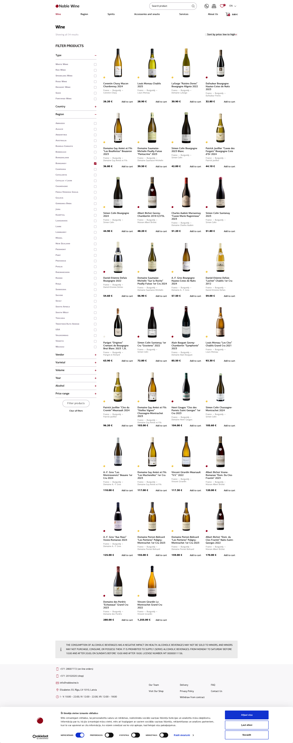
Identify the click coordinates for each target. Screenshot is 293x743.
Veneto (60, 341)
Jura (58, 209)
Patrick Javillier (212, 160)
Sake (58, 93)
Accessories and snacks (147, 14)
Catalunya (61, 175)
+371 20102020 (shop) (72, 676)
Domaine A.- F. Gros (180, 290)
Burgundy (61, 163)
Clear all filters (76, 411)
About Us (213, 14)
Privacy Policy (187, 691)
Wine (58, 14)
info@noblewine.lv (69, 683)
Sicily (58, 301)
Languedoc (62, 221)
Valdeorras (62, 335)
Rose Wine (61, 81)
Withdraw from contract (192, 697)
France (106, 90)
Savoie (59, 295)
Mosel (59, 238)
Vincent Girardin (179, 481)
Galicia (59, 198)
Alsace (59, 129)
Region (84, 14)
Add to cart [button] (127, 102)
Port (58, 255)
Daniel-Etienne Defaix (113, 287)
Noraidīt (246, 735)
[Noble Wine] (102, 6)
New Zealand (63, 244)
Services (183, 14)
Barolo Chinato (64, 146)
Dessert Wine (63, 87)
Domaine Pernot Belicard (148, 549)
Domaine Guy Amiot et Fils (115, 160)
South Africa (63, 307)
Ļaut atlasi (246, 725)
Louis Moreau (143, 93)
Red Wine (61, 70)
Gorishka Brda (64, 203)
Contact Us (216, 691)
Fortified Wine (64, 99)
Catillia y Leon (64, 181)
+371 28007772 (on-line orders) (76, 669)
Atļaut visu (247, 715)
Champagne (62, 186)
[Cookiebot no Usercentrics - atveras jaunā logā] (40, 737)
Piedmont (61, 249)
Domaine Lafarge (179, 93)
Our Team (154, 685)
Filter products (76, 403)
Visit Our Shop (156, 691)
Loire (58, 226)
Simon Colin (177, 158)
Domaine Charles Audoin (182, 225)
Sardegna (61, 289)
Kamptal (60, 215)
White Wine (62, 64)
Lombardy (61, 232)
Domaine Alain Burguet (182, 355)
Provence (61, 261)
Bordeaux (61, 152)
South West (62, 312)
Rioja (58, 284)
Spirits (111, 14)
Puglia (59, 267)
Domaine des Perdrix (112, 614)
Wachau (60, 347)
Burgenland (62, 158)
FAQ (213, 685)
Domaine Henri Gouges (182, 420)
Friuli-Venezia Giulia (67, 192)
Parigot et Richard (111, 355)
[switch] (109, 735)
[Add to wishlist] (132, 48)
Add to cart (195, 490)
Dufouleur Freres (213, 96)
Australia (61, 140)
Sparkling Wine (64, 76)
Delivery (184, 685)
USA (58, 330)
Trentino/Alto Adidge (67, 324)
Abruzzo (60, 123)
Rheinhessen (63, 272)
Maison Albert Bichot (146, 222)
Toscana (60, 318)
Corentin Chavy (110, 93)
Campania (61, 169)
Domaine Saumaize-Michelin (150, 160)
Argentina (61, 135)
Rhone (59, 278)
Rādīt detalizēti (182, 735)
